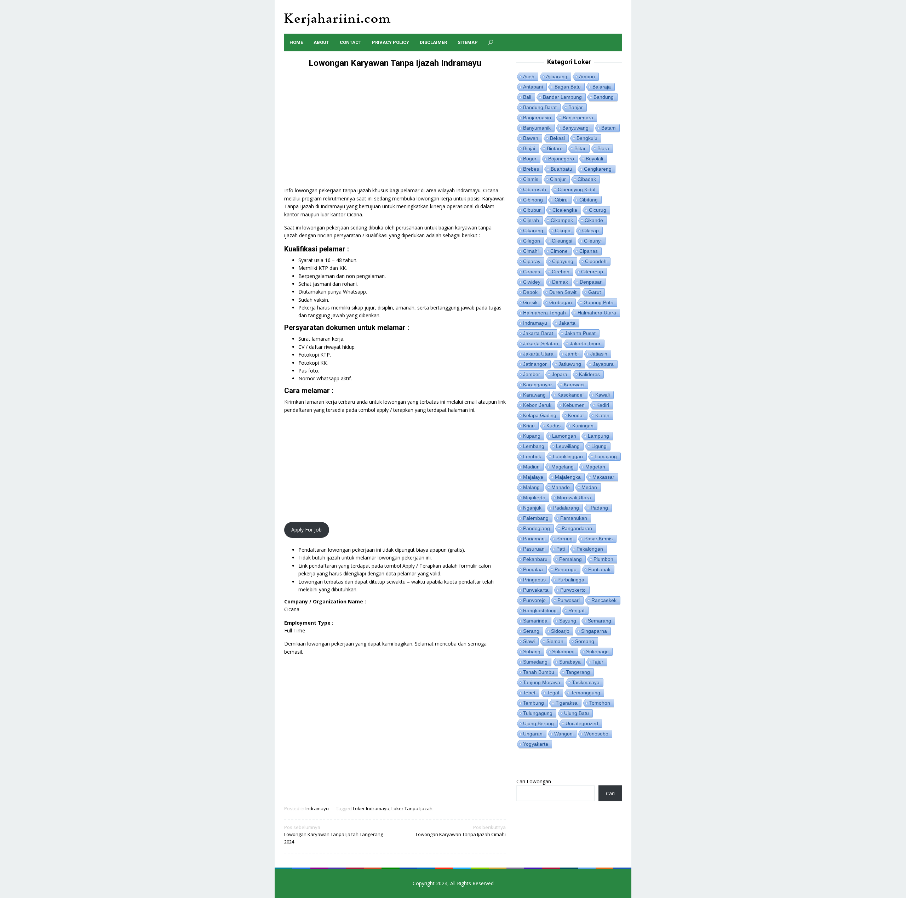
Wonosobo (596, 734)
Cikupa (562, 230)
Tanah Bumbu (538, 672)
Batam (608, 128)
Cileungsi (562, 241)
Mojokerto (534, 497)
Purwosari (568, 600)
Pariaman (534, 538)
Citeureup (592, 271)
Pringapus (534, 579)
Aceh (528, 76)
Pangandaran (577, 528)
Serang (531, 631)
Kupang (531, 436)
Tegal (553, 692)
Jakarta (567, 323)
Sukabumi (563, 651)
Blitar (580, 148)
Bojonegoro (561, 158)
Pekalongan (590, 549)
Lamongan (564, 436)
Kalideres (589, 374)
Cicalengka (564, 210)
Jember (531, 374)
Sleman (554, 641)
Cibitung (588, 200)
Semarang (599, 621)
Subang (531, 651)
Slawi (529, 641)
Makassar (603, 477)
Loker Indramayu (371, 808)
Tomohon (599, 703)
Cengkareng (598, 169)
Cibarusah (534, 189)
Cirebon (560, 271)
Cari (610, 793)
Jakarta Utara (538, 354)
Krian (529, 425)
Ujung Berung (538, 723)
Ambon (587, 76)
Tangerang (578, 672)
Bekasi (557, 138)
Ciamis (530, 179)
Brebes (531, 169)
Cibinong (533, 200)
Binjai (529, 148)
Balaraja (601, 87)
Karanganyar (537, 384)
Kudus (553, 425)
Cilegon (531, 241)
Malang (531, 487)
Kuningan (583, 425)
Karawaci (574, 384)
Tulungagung (537, 713)
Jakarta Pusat (580, 333)
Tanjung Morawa (541, 682)
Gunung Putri (598, 302)
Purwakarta (536, 590)
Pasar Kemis (598, 538)
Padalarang (566, 508)
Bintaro (555, 148)
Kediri (602, 405)
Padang (599, 508)
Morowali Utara (574, 497)
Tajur (597, 662)
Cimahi (531, 251)
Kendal (576, 415)
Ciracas (531, 271)
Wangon (563, 734)
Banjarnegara (578, 117)
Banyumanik (537, 128)
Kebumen (574, 405)
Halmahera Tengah (544, 313)
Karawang (534, 395)
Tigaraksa (567, 703)
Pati (560, 549)
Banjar (575, 107)
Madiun (531, 467)
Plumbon (603, 559)
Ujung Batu (576, 713)
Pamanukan (573, 518)
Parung (564, 538)
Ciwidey (531, 282)
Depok (530, 292)
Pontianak (599, 569)
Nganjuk (532, 508)
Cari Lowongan (533, 781)
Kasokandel (570, 395)
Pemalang (570, 559)
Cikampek (562, 220)
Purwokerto (573, 590)
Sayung (567, 621)
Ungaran (533, 734)
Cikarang (533, 230)
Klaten (602, 415)
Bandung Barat (540, 107)
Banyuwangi (576, 128)
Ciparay (531, 261)
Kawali (602, 395)
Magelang (562, 467)
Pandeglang (536, 528)
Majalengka (568, 477)
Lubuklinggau (568, 456)
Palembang (536, 518)
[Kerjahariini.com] (337, 19)
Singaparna (594, 631)
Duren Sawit (563, 292)
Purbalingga (570, 579)
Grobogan (560, 302)
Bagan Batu (568, 87)
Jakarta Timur (585, 343)
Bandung (604, 97)
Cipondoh (596, 261)
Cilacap (590, 230)
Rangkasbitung (540, 610)
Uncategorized (582, 723)
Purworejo (534, 600)
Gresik (530, 302)
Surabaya (570, 662)
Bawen (530, 138)
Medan (589, 487)
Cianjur (558, 179)
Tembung (533, 703)
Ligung (599, 446)
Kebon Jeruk (537, 405)
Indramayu (317, 808)
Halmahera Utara (597, 313)
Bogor (530, 158)
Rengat (576, 610)
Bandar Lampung (562, 97)
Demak (560, 282)
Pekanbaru (535, 559)
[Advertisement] (395, 133)
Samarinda (535, 621)
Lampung (598, 436)
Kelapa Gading (539, 415)
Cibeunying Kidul (576, 189)
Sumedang (535, 662)
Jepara (559, 374)
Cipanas (588, 251)
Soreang (584, 641)
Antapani (533, 87)
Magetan (595, 467)
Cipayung (562, 261)
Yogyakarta (535, 744)
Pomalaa (533, 569)
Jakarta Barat (538, 333)
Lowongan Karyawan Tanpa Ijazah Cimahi (461, 831)
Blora (603, 148)
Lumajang (606, 456)
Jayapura (603, 364)
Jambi (572, 354)
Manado (560, 487)
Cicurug (597, 210)
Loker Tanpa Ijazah (411, 808)
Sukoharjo (597, 651)
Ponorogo (566, 569)
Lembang (533, 446)
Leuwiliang (568, 446)
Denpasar (591, 282)
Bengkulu (587, 138)
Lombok (532, 456)
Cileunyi (593, 241)
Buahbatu (561, 169)
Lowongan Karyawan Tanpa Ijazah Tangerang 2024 (333, 834)
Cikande (594, 220)
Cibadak (587, 179)
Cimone (559, 251)
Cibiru (561, 200)
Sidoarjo (560, 631)
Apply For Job (306, 529)
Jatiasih (598, 354)
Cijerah (531, 220)
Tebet (529, 692)
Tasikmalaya (586, 682)
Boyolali (594, 158)
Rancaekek (604, 600)
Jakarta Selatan (540, 343)
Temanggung (585, 692)
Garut (594, 292)
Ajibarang (556, 76)
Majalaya (533, 477)
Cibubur (532, 210)
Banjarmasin (537, 117)
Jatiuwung (569, 364)
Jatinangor (535, 364)
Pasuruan (534, 549)
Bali (527, 97)
